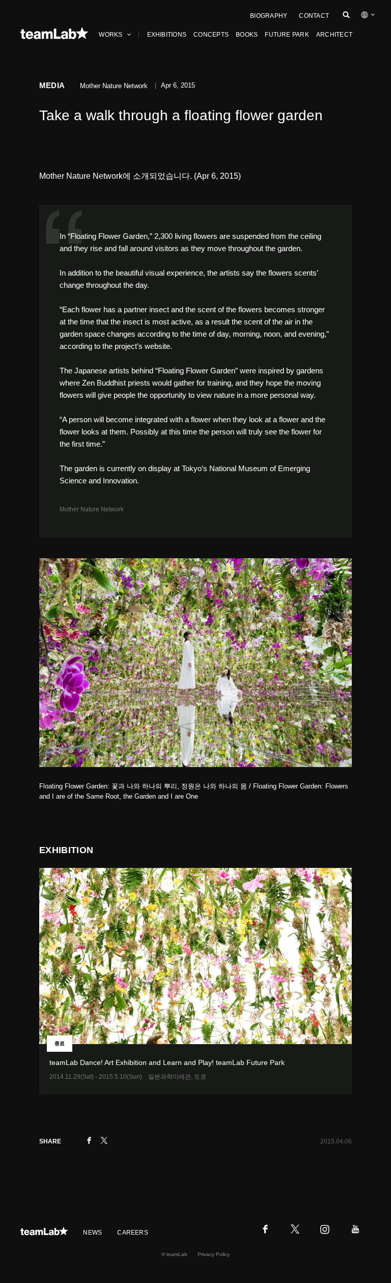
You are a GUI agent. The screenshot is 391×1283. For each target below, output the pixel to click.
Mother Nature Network (92, 509)
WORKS (110, 34)
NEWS (92, 1232)
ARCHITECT (334, 34)
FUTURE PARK (287, 34)
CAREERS (132, 1232)
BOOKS (247, 34)
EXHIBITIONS (167, 34)
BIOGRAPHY (268, 15)
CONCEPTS (211, 34)
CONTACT (314, 15)
